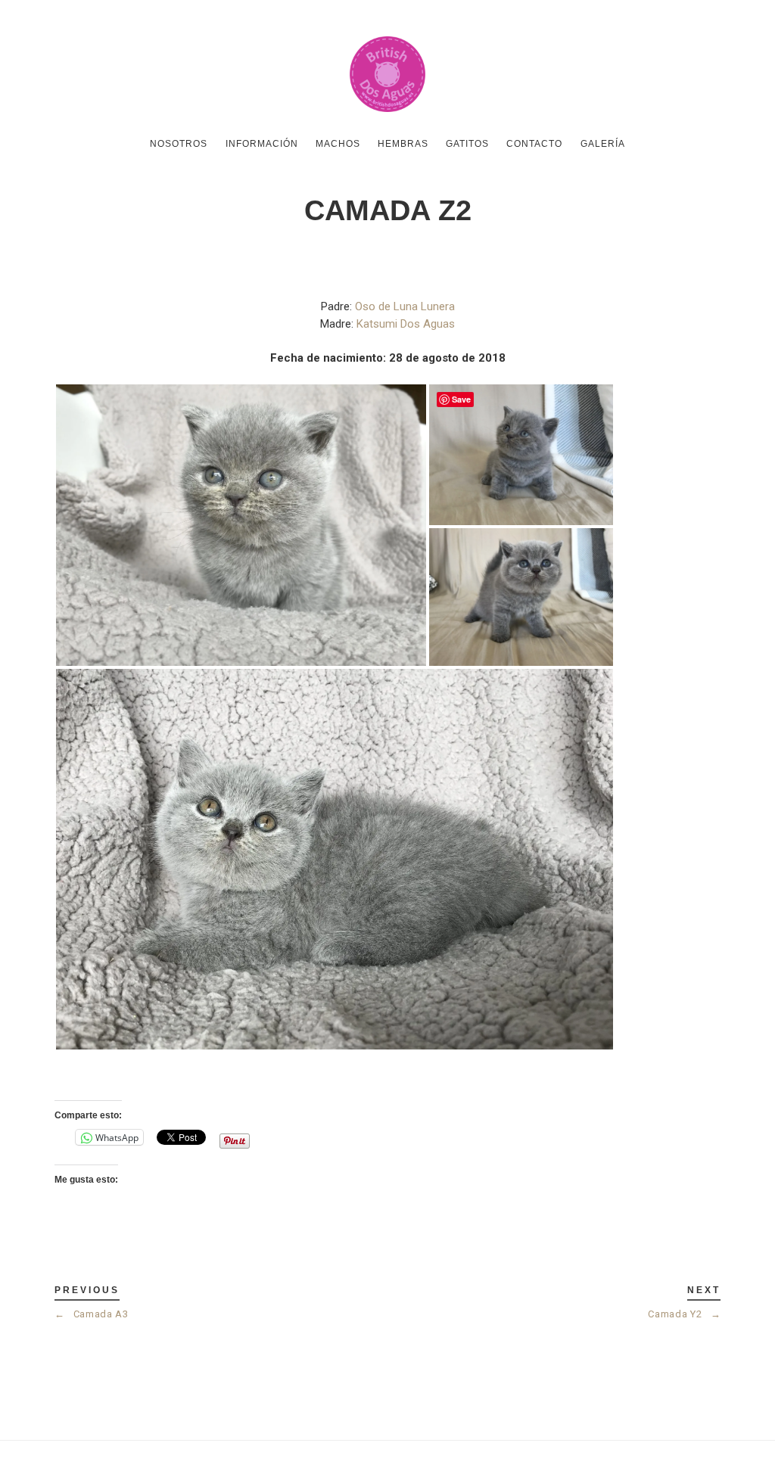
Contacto (534, 143)
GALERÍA (602, 143)
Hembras (403, 143)
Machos (338, 143)
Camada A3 (91, 1314)
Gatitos (467, 143)
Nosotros (178, 143)
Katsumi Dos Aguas (405, 324)
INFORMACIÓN (262, 143)
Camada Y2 (684, 1314)
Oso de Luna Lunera (405, 306)
